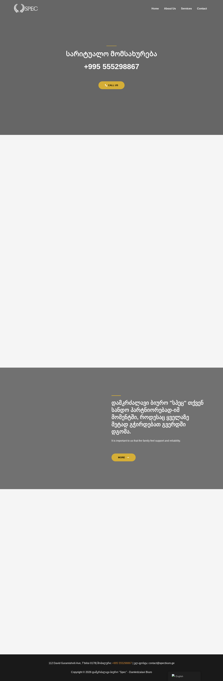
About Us (170, 8)
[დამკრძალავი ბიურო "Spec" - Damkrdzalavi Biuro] (26, 8)
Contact (202, 8)
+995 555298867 (111, 66)
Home (155, 8)
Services (186, 8)
